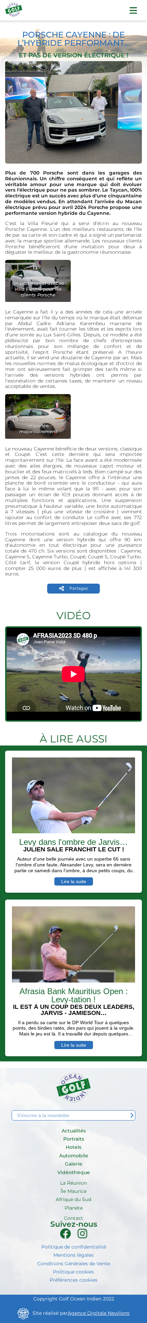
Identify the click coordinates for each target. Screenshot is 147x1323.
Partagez (78, 588)
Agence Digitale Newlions (99, 1313)
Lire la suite (73, 881)
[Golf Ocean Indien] (13, 13)
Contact (73, 1218)
